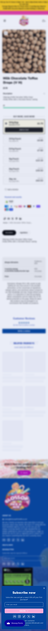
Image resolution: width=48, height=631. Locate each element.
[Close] (44, 588)
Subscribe (23, 611)
